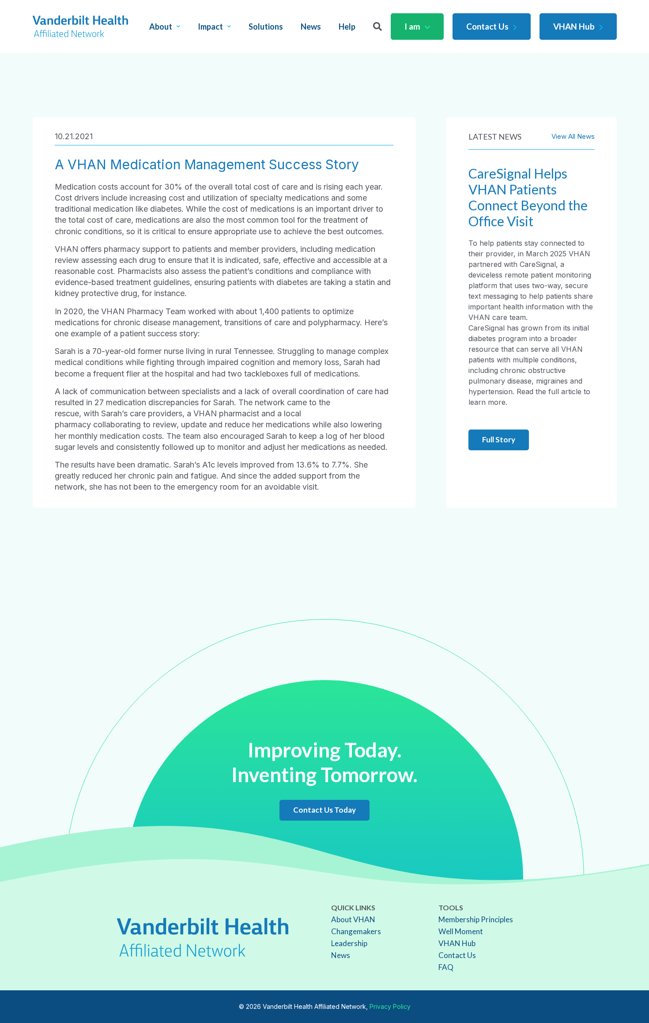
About (160, 26)
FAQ (445, 967)
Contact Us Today (324, 809)
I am (412, 26)
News (311, 26)
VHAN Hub (574, 26)
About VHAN (353, 919)
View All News (573, 136)
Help (347, 26)
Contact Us (487, 26)
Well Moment (460, 931)
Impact (210, 26)
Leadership (349, 943)
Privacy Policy (390, 1006)
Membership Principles (475, 919)
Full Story (498, 439)
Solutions (266, 26)
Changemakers (356, 931)
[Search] (377, 26)
